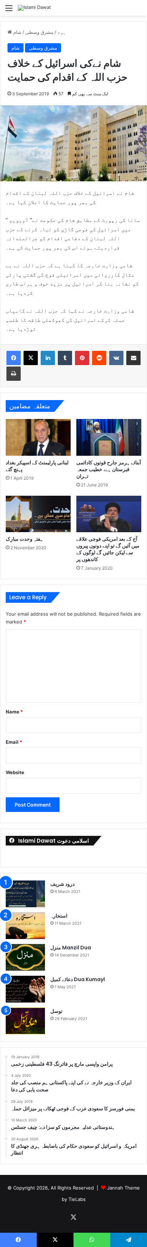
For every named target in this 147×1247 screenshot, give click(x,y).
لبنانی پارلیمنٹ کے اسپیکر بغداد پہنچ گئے (37, 466)
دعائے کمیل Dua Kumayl (77, 979)
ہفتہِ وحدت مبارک (24, 538)
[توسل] (25, 1021)
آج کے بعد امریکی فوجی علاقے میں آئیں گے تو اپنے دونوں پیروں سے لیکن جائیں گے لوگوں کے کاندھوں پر (108, 549)
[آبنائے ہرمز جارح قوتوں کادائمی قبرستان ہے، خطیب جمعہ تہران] (108, 437)
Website (15, 772)
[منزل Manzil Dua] (25, 957)
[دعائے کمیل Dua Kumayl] (25, 989)
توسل (56, 1011)
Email (14, 742)
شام (17, 32)
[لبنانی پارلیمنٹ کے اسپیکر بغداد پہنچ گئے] (38, 437)
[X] (31, 358)
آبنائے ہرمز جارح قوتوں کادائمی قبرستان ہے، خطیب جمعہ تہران (108, 469)
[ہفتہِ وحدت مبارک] (38, 514)
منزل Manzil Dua (70, 947)
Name (14, 712)
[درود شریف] (25, 893)
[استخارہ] (25, 925)
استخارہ (58, 915)
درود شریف (62, 884)
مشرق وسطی (39, 32)
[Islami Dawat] (34, 8)
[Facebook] (13, 358)
